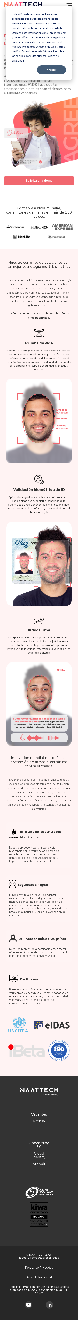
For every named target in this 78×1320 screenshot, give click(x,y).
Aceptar (51, 69)
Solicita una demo (38, 180)
